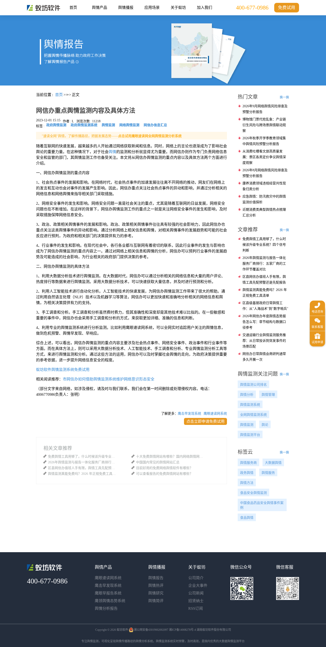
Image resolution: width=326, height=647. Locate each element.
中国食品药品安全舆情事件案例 (262, 505)
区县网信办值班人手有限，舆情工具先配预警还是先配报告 (82, 468)
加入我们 (204, 7)
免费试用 (286, 7)
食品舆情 (246, 517)
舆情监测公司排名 (253, 384)
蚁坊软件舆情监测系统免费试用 (62, 370)
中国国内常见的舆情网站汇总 (157, 462)
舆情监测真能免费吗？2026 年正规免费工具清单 (82, 474)
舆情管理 (268, 394)
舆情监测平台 (250, 435)
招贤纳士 (196, 601)
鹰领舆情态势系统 (110, 601)
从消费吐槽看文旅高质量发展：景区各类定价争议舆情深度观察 (264, 157)
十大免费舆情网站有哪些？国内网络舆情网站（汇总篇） (170, 456)
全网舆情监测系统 (253, 415)
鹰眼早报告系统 (108, 593)
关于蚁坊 (178, 7)
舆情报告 (155, 578)
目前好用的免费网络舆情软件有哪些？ (164, 468)
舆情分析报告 (106, 608)
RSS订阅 (195, 608)
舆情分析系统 (144, 641)
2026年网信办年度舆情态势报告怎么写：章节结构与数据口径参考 (264, 321)
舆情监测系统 (250, 404)
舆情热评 (155, 585)
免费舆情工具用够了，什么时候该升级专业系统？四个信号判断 (82, 456)
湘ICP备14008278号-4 (182, 629)
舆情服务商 (248, 463)
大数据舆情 (273, 463)
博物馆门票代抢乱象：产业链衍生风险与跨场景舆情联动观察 (264, 125)
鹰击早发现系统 (189, 413)
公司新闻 (196, 593)
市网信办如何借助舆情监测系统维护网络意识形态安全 (108, 379)
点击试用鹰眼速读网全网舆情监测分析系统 (150, 136)
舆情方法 (246, 483)
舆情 (112, 152)
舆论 (265, 425)
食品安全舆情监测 (253, 493)
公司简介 (196, 578)
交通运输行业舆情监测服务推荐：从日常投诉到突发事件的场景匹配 (264, 340)
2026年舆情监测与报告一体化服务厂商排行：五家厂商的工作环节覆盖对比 (82, 462)
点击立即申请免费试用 (205, 421)
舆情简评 (155, 601)
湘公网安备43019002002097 (151, 629)
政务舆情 (246, 473)
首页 (73, 7)
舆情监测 (246, 425)
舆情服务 (268, 473)
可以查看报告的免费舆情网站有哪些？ (164, 474)
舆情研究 (155, 593)
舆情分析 (246, 394)
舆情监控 (43, 8)
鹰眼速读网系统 (215, 413)
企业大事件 (197, 585)
